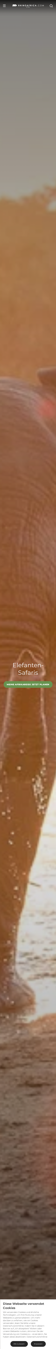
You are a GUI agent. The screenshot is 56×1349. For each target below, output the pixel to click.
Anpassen (38, 1344)
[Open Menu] (4, 5)
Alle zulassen (19, 1344)
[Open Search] (51, 5)
